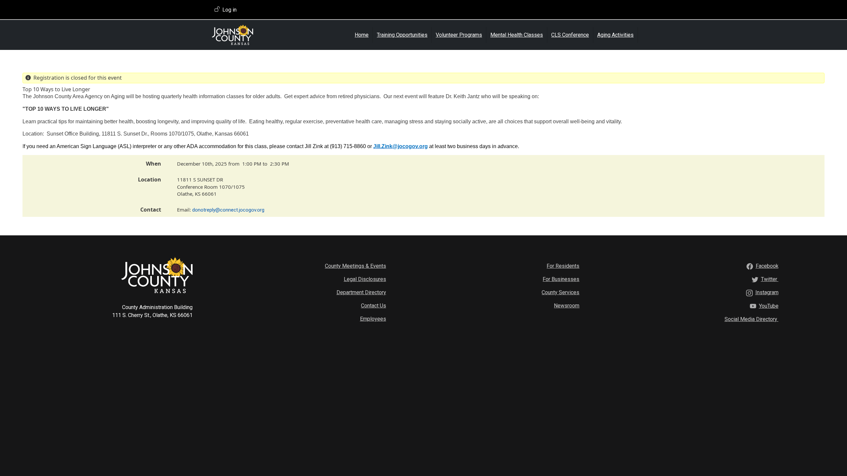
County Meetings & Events (355, 266)
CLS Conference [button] (570, 35)
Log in (229, 10)
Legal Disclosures (365, 279)
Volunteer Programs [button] (459, 35)
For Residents (563, 266)
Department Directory (361, 292)
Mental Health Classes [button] (516, 35)
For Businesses (561, 279)
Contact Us (373, 305)
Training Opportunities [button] (402, 35)
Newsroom (566, 305)
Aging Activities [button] (615, 35)
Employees (373, 319)
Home (362, 35)
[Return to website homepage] (250, 34)
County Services (560, 292)
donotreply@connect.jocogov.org (228, 210)
